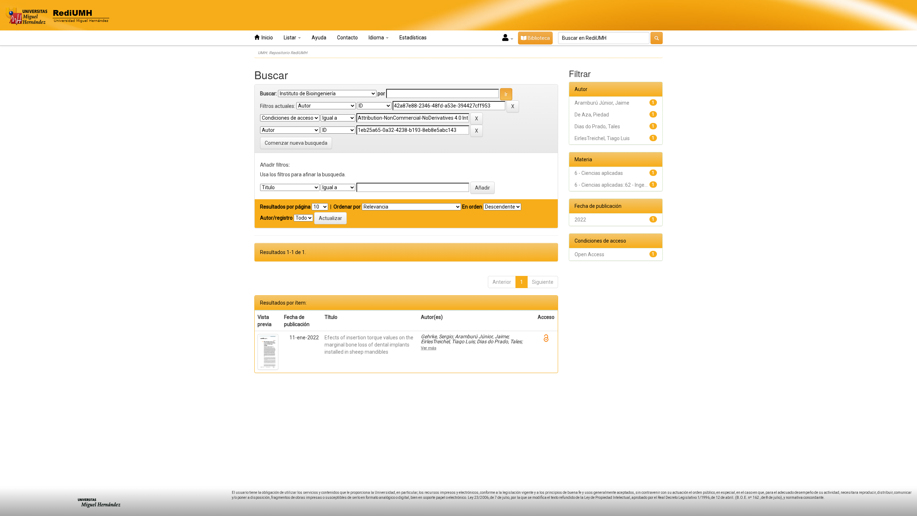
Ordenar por (347, 207)
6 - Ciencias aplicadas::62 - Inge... (611, 185)
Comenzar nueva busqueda (296, 143)
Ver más (428, 347)
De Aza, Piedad (592, 115)
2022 (580, 220)
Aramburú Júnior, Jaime (602, 103)
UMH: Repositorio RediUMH (282, 53)
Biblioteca (538, 38)
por (381, 93)
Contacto (347, 37)
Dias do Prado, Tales (597, 126)
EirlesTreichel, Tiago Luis (602, 138)
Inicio (266, 37)
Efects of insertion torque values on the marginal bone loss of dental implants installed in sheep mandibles (369, 345)
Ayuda (319, 37)
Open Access (589, 254)
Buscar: (268, 93)
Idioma (377, 37)
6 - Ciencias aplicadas (599, 173)
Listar (290, 37)
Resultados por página (285, 207)
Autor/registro (276, 218)
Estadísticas (413, 37)
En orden (472, 207)
